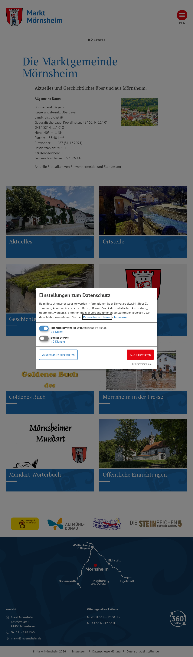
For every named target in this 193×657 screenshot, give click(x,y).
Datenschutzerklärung (97, 317)
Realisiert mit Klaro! (142, 364)
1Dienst (57, 332)
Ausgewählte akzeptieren (58, 355)
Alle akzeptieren (140, 355)
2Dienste (58, 341)
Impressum (121, 317)
